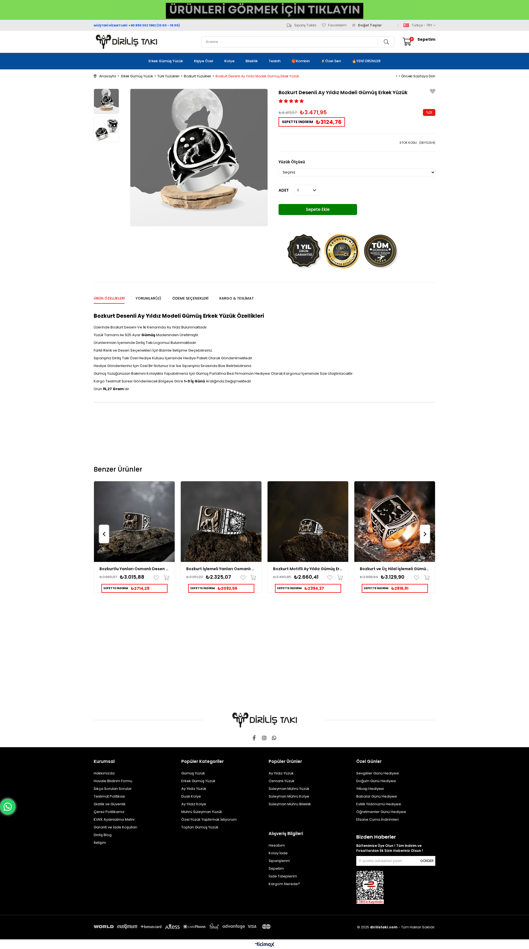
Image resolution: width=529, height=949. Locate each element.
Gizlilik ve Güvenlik (110, 804)
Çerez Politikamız (109, 811)
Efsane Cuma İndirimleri (377, 819)
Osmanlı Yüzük (282, 781)
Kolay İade (278, 853)
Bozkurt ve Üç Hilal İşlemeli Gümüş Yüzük (395, 569)
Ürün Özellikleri (109, 298)
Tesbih (274, 61)
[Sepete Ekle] (165, 577)
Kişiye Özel (203, 61)
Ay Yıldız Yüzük (193, 788)
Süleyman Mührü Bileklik (290, 804)
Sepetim (276, 868)
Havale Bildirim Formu (113, 781)
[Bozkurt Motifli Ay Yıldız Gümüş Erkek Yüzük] (308, 521)
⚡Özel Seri (331, 61)
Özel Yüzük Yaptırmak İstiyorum (209, 819)
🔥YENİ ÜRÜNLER (366, 61)
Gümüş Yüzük (193, 773)
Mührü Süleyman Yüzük (201, 811)
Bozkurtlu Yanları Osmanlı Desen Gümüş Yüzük (134, 569)
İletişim (100, 842)
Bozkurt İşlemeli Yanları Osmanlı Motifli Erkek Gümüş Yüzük (221, 569)
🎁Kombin (301, 61)
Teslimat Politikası (109, 796)
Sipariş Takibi (305, 25)
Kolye (229, 61)
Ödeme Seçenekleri (190, 298)
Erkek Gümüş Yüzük (166, 61)
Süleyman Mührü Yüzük (289, 788)
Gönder (427, 860)
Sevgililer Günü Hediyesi (377, 773)
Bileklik (251, 61)
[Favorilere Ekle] (432, 92)
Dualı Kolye (191, 796)
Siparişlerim (279, 860)
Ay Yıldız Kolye (193, 804)
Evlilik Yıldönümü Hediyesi (378, 804)
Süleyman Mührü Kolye (289, 796)
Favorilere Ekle (157, 577)
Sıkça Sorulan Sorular (113, 788)
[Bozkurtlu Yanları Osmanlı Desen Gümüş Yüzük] (134, 521)
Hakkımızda (104, 773)
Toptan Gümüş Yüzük (199, 827)
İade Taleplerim (283, 876)
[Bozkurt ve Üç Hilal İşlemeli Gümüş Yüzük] (394, 521)
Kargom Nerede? (284, 884)
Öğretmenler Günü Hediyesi (381, 811)
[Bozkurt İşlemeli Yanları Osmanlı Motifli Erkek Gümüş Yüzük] (221, 521)
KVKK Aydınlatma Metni (114, 819)
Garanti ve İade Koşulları (115, 827)
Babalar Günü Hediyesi (376, 796)
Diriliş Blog (103, 834)
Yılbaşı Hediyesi (370, 788)
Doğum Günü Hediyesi (376, 781)
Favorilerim (337, 25)
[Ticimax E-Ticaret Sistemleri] (264, 945)
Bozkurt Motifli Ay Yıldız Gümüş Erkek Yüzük (308, 569)
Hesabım (277, 845)
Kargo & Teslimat (236, 298)
